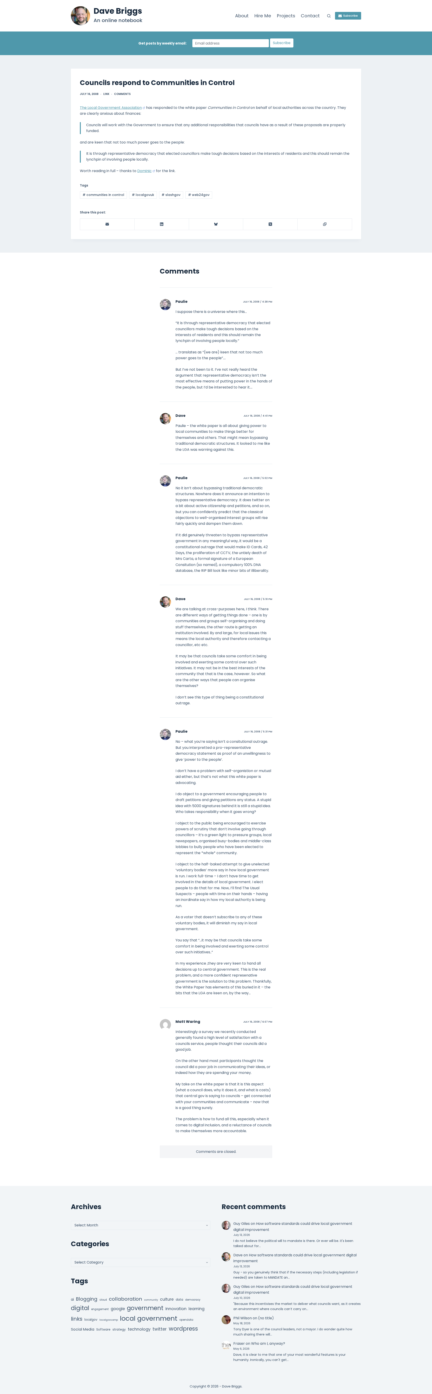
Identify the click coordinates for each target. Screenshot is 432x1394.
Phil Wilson (242, 1318)
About (242, 16)
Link (106, 94)
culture (167, 1299)
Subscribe (350, 15)
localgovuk (143, 195)
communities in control (103, 195)
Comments (122, 94)
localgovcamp (108, 1320)
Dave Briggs (118, 10)
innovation (176, 1308)
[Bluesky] (216, 224)
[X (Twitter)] (270, 224)
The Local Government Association (111, 107)
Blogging (86, 1299)
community (151, 1300)
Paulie (181, 301)
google (118, 1308)
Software (103, 1329)
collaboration (125, 1298)
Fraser (239, 1343)
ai (72, 1299)
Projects (286, 16)
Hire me (262, 16)
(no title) (266, 1318)
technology (139, 1329)
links (76, 1318)
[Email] (107, 224)
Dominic (144, 170)
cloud (103, 1300)
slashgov (171, 195)
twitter (160, 1329)
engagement (100, 1309)
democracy (192, 1300)
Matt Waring (188, 1021)
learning (197, 1308)
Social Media (82, 1329)
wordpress (183, 1329)
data (179, 1299)
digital (80, 1308)
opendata (186, 1320)
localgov (90, 1320)
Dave (180, 415)
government (145, 1308)
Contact (310, 16)
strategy (119, 1329)
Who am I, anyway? (268, 1343)
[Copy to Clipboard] (325, 224)
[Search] (329, 16)
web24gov (198, 195)
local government (148, 1318)
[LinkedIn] (162, 224)
